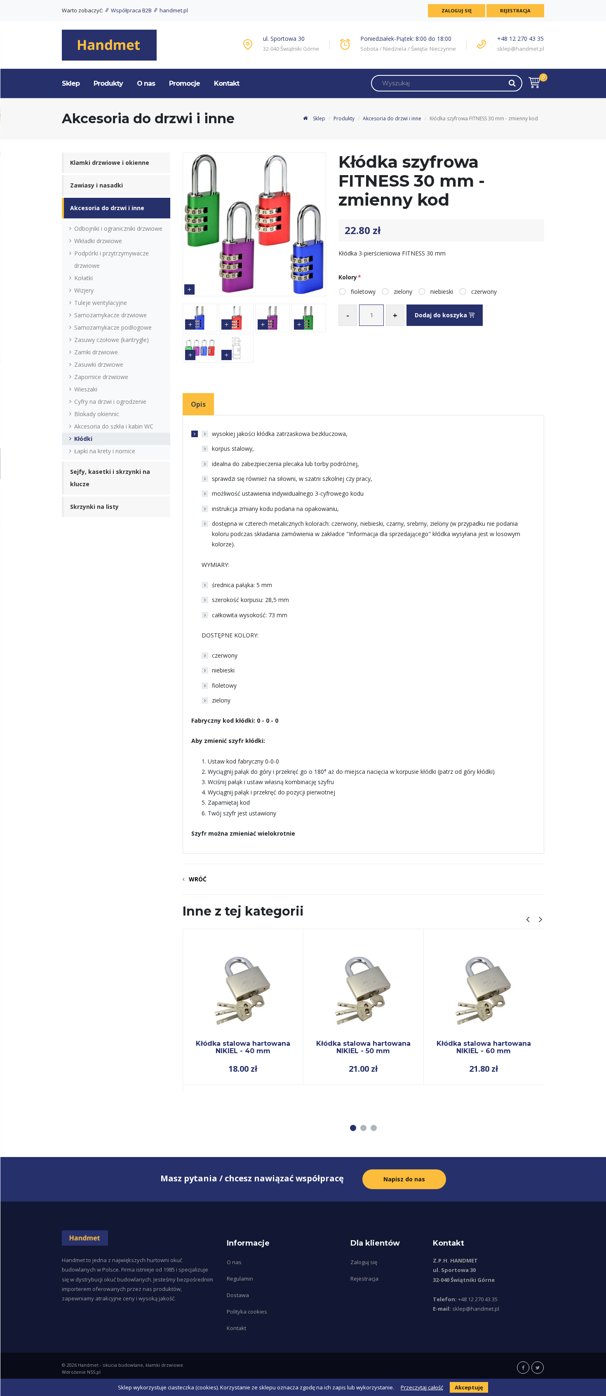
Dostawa (238, 1295)
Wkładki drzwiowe (98, 241)
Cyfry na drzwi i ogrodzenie (110, 401)
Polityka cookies (247, 1311)
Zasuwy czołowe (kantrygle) (111, 340)
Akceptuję (469, 1387)
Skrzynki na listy (94, 507)
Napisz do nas (404, 1179)
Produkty (108, 83)
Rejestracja (515, 10)
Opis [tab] (198, 404)
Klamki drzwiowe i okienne (109, 162)
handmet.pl (173, 10)
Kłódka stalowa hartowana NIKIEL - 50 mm (363, 1047)
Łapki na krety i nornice (104, 451)
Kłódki (83, 439)
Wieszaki (85, 389)
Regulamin (240, 1278)
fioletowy (363, 291)
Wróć (198, 879)
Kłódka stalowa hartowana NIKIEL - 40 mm (243, 1047)
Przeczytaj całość (422, 1387)
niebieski (441, 291)
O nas (146, 83)
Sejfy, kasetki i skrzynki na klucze (110, 478)
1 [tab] (353, 1128)
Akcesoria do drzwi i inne (392, 118)
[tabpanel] (243, 1007)
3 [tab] (374, 1128)
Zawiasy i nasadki (96, 185)
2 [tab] (363, 1128)
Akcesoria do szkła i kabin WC (113, 426)
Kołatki (83, 278)
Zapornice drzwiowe (101, 377)
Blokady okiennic (96, 414)
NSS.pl (94, 1372)
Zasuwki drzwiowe (98, 364)
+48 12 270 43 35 (520, 38)
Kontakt (226, 83)
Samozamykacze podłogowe (113, 327)
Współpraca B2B (131, 10)
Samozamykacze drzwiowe (110, 315)
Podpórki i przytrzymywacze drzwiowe (111, 259)
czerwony (484, 291)
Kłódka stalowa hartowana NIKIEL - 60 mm (484, 1047)
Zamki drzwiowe (96, 352)
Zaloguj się (457, 10)
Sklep (71, 83)
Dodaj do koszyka (442, 315)
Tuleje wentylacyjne (100, 303)
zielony (403, 291)
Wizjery (84, 290)
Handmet (88, 1365)
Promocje (184, 83)
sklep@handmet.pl (520, 48)
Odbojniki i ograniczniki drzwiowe (118, 228)
